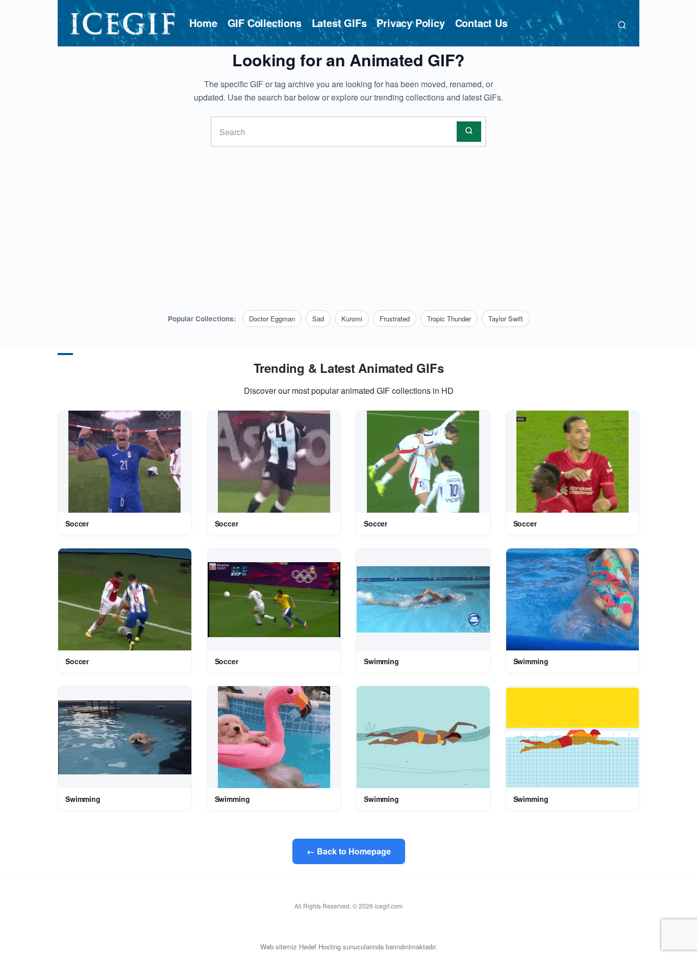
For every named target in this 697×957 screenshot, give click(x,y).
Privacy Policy (410, 22)
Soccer (77, 523)
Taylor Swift (505, 318)
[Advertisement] (348, 228)
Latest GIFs (339, 22)
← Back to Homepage (349, 851)
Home (203, 22)
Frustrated (395, 318)
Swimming (381, 661)
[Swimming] (423, 599)
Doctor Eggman (272, 318)
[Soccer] (124, 462)
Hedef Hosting (320, 946)
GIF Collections (265, 22)
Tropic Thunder (449, 318)
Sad (318, 318)
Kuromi (351, 318)
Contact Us (481, 22)
